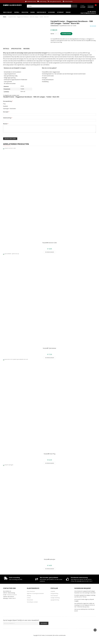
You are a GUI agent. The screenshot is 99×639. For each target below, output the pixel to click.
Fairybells (53, 591)
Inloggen (82, 5)
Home (4, 16)
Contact (29, 597)
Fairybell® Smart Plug (49, 454)
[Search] (74, 6)
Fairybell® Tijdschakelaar (49, 348)
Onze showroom (31, 591)
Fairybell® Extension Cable (49, 242)
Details (6, 49)
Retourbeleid (30, 600)
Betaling (29, 595)
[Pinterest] (12, 601)
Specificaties (16, 49)
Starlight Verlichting (55, 597)
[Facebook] (4, 601)
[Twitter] (8, 601)
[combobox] (49, 6)
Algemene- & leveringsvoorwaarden (35, 593)
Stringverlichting (54, 593)
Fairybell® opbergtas (49, 559)
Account (82, 7)
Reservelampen (54, 595)
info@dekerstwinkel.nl (12, 594)
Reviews (26, 49)
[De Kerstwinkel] (13, 5)
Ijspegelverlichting (55, 600)
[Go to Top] (95, 630)
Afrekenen (90, 7)
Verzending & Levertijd (32, 602)
